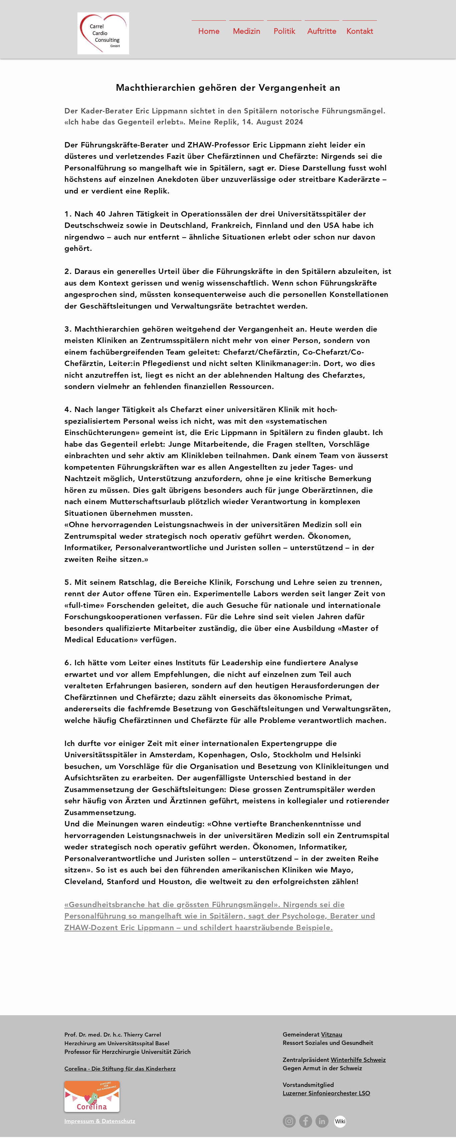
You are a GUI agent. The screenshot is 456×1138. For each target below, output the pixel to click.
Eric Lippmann (279, 144)
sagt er (261, 167)
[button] (246, 28)
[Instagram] (289, 1121)
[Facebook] (305, 1121)
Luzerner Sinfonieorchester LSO (326, 1093)
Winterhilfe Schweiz (358, 1060)
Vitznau (331, 1034)
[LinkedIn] (321, 1121)
